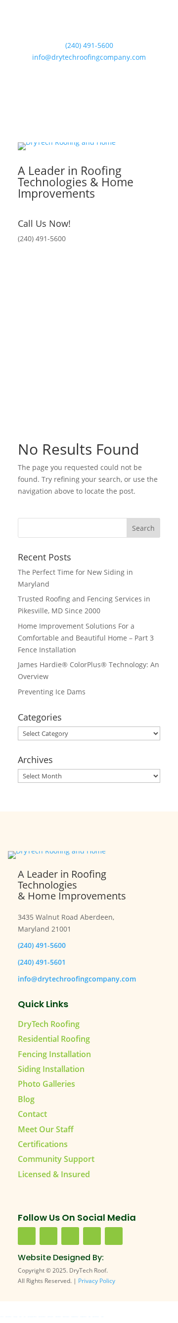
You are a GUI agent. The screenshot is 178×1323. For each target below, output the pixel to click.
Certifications (43, 1144)
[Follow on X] (99, 267)
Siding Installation (51, 1069)
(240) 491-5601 (42, 962)
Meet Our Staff (46, 1129)
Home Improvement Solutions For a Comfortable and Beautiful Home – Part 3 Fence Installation (86, 637)
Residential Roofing (54, 1038)
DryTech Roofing (49, 1024)
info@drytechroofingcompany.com (89, 57)
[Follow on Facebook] (59, 267)
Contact (32, 1114)
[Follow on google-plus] (92, 1236)
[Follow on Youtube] (79, 267)
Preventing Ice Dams (52, 691)
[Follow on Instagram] (119, 267)
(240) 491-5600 (89, 45)
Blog (26, 1099)
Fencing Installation (54, 1054)
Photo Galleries (46, 1083)
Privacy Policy (96, 1281)
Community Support (56, 1158)
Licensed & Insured (54, 1174)
